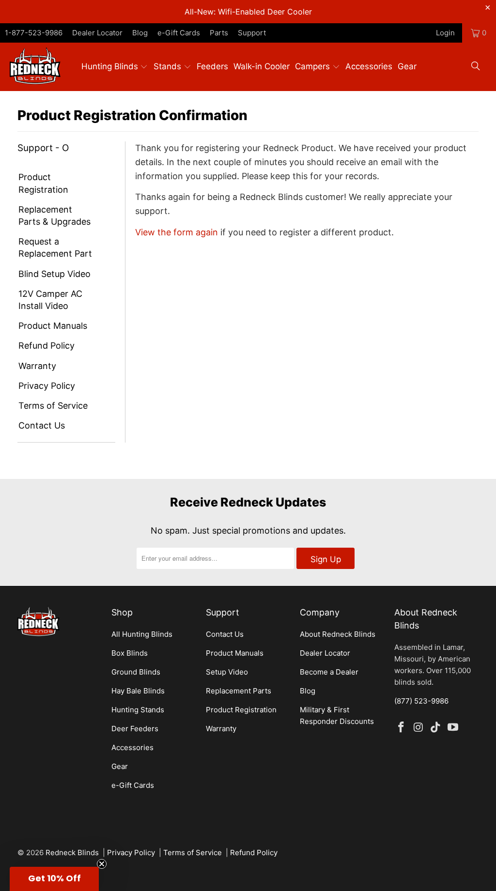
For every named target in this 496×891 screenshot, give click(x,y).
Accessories (132, 747)
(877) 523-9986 (421, 701)
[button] (116, 67)
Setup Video (227, 671)
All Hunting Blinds (141, 634)
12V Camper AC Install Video (50, 300)
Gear (119, 766)
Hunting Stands (137, 709)
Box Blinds (129, 653)
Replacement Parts (238, 690)
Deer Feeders (134, 728)
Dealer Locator (97, 32)
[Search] (475, 67)
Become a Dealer (329, 671)
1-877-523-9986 (33, 32)
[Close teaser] (102, 864)
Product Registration (43, 183)
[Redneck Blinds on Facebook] (401, 728)
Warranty (37, 366)
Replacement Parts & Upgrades (54, 215)
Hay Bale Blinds (138, 690)
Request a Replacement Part (55, 247)
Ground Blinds (135, 671)
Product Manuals (52, 326)
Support (252, 32)
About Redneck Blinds (337, 634)
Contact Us (41, 425)
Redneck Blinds (72, 852)
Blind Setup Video (54, 274)
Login (445, 32)
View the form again (176, 232)
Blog (140, 32)
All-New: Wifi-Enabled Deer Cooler (248, 11)
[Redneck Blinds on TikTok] (436, 728)
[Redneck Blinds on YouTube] (453, 728)
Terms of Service (53, 405)
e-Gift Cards (178, 32)
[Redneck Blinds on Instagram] (418, 728)
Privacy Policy (46, 386)
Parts (219, 32)
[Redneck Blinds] (35, 66)
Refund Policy (46, 345)
